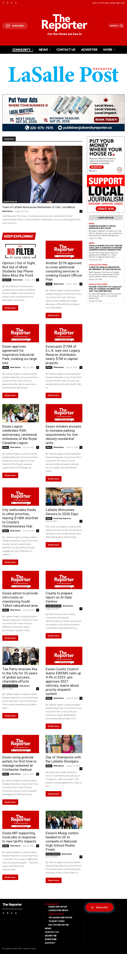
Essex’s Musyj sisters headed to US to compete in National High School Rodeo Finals (62, 841)
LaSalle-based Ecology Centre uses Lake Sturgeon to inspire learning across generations (105, 247)
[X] (16, 3)
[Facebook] (3, 3)
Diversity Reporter (62, 518)
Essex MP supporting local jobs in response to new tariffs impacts (19, 837)
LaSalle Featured (10, 202)
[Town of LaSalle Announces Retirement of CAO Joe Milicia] (42, 174)
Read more (10, 308)
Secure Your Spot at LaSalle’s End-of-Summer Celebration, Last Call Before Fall (105, 289)
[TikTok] (11, 3)
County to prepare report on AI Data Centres (59, 597)
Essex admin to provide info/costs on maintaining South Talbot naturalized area (20, 599)
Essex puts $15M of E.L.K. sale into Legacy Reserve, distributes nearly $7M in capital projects (63, 354)
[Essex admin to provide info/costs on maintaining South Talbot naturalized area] (20, 580)
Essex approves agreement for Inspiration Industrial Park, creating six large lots (19, 354)
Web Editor (7, 211)
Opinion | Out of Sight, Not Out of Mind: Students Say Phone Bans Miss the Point (19, 269)
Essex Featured (53, 854)
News (49, 284)
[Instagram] (7, 3)
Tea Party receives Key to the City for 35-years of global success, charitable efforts (19, 675)
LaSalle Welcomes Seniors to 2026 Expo (62, 512)
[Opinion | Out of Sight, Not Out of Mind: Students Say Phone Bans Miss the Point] (20, 250)
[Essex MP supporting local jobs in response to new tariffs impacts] (20, 820)
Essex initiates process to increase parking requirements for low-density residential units (63, 434)
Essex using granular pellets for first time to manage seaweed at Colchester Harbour (19, 763)
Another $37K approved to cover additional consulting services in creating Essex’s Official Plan (64, 271)
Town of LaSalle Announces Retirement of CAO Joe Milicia (38, 207)
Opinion (6, 280)
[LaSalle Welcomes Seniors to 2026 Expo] (64, 496)
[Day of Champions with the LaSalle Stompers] (64, 744)
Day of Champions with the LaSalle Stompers (63, 759)
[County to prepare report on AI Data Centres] (64, 580)
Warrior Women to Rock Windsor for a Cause (102, 227)
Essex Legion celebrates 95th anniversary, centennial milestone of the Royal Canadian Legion (19, 434)
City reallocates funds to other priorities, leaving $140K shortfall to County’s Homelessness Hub (20, 518)
